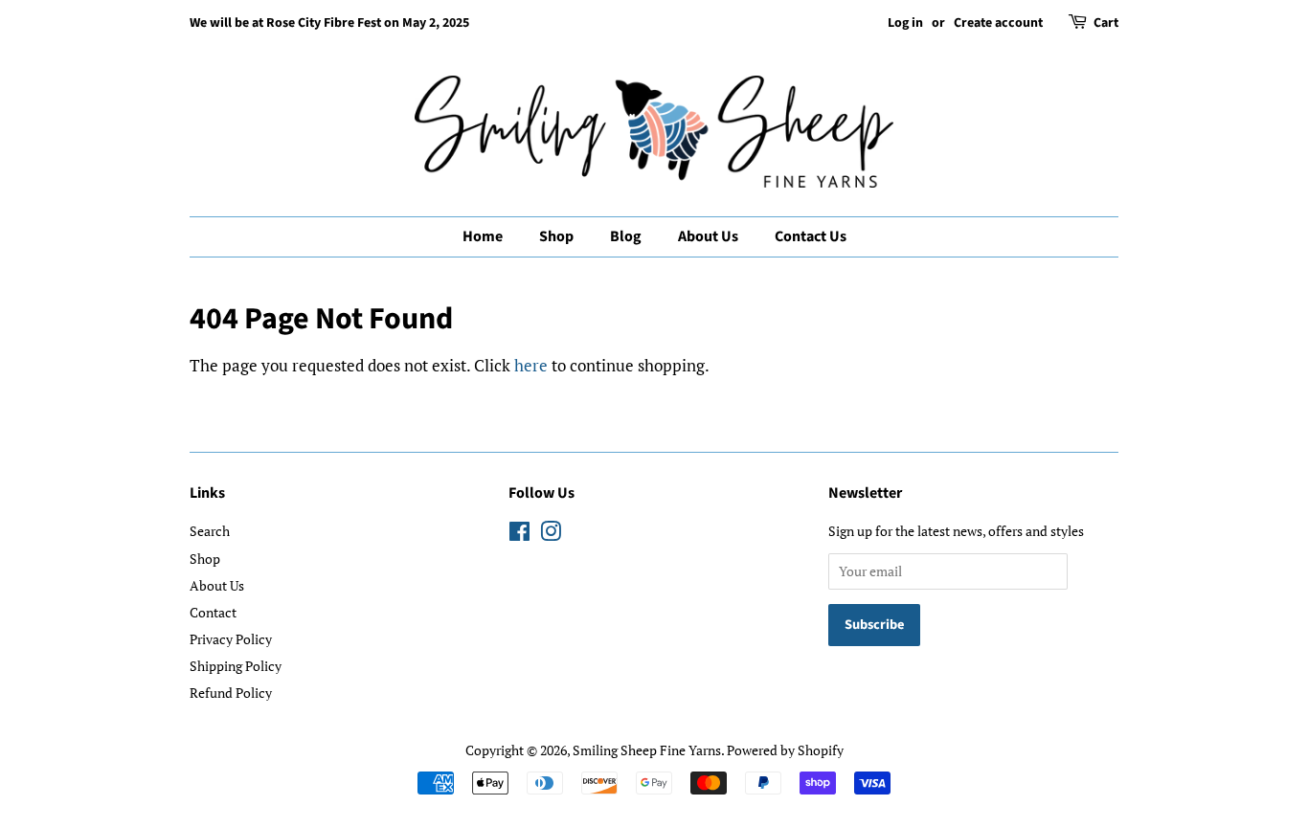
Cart (1106, 23)
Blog (626, 236)
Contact (213, 612)
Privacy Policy (231, 639)
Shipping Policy (236, 666)
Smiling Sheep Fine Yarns (647, 750)
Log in (905, 23)
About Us (708, 236)
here (531, 365)
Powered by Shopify (785, 750)
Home (482, 236)
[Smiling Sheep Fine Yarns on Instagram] (550, 535)
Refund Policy (231, 692)
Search (210, 531)
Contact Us (810, 236)
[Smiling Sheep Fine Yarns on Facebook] (519, 535)
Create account (998, 23)
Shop (556, 236)
